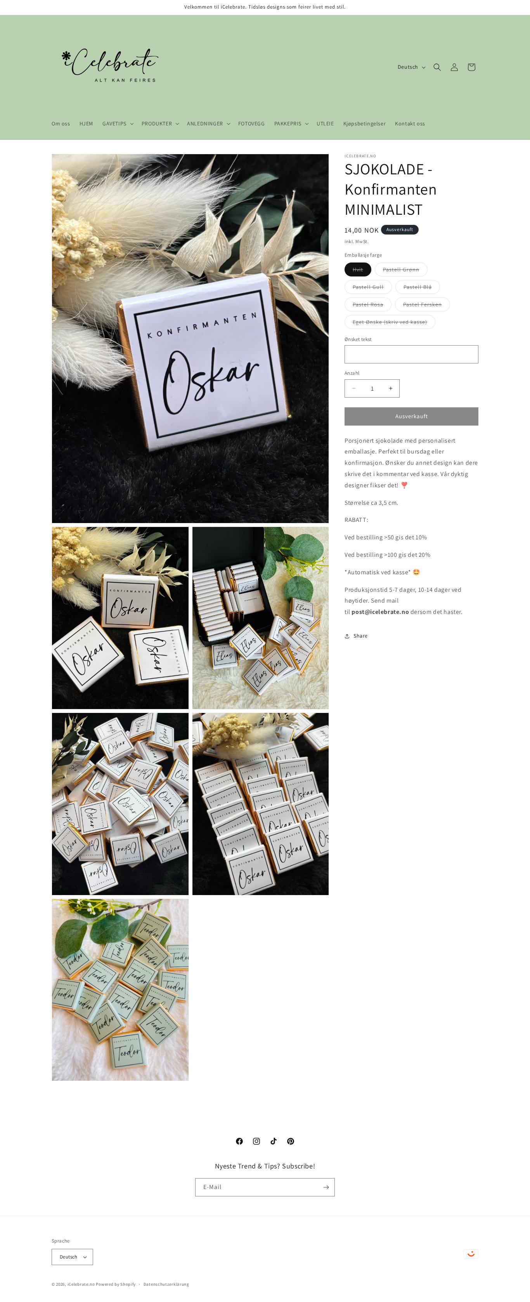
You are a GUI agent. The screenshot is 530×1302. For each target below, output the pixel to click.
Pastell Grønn (405, 271)
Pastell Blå (422, 288)
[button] (117, 123)
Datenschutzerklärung (166, 1283)
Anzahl (352, 373)
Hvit (362, 271)
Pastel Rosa (372, 306)
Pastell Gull (372, 288)
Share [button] (360, 635)
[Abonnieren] (325, 1187)
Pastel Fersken (426, 306)
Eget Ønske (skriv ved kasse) (394, 323)
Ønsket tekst (358, 339)
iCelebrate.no (81, 1284)
